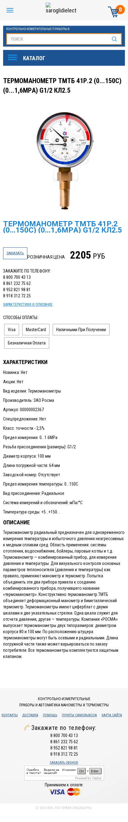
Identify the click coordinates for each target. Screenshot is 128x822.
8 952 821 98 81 (17, 289)
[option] (65, 161)
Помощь (50, 715)
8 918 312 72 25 (17, 295)
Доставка (30, 715)
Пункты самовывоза (79, 715)
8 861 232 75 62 (17, 283)
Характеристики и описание (28, 304)
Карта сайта (112, 715)
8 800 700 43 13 (17, 277)
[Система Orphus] (64, 772)
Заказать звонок (64, 763)
